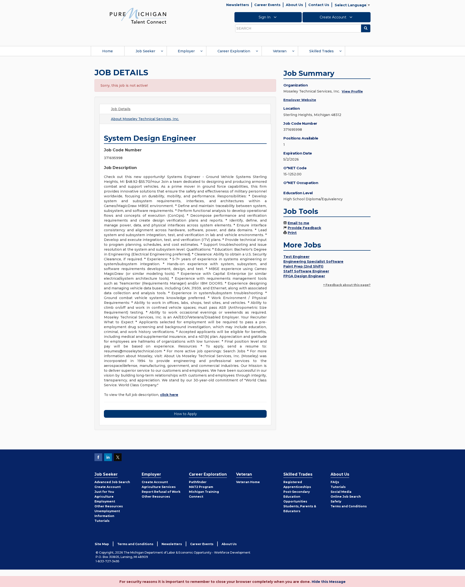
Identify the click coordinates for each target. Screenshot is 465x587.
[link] (138, 15)
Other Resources (108, 506)
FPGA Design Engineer (304, 276)
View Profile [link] (352, 91)
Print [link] (292, 233)
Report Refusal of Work (161, 492)
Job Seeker (145, 51)
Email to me (298, 223)
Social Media (341, 492)
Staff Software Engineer (306, 271)
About (145, 119)
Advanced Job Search (112, 482)
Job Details (121, 109)
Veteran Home (248, 482)
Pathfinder (198, 482)
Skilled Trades (321, 51)
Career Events (267, 5)
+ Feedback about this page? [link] (347, 285)
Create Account (333, 17)
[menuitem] (107, 51)
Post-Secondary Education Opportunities (296, 496)
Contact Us (318, 5)
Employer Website (299, 100)
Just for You (104, 492)
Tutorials (101, 521)
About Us (294, 5)
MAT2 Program (201, 487)
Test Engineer (296, 257)
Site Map (102, 544)
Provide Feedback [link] (304, 228)
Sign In (265, 17)
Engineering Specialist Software (313, 261)
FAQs (335, 482)
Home (107, 51)
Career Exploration (233, 51)
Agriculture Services (159, 487)
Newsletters (237, 5)
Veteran (280, 51)
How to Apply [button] (185, 414)
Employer (186, 51)
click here (169, 395)
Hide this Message (329, 581)
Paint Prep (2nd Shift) (303, 266)
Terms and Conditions (349, 506)
